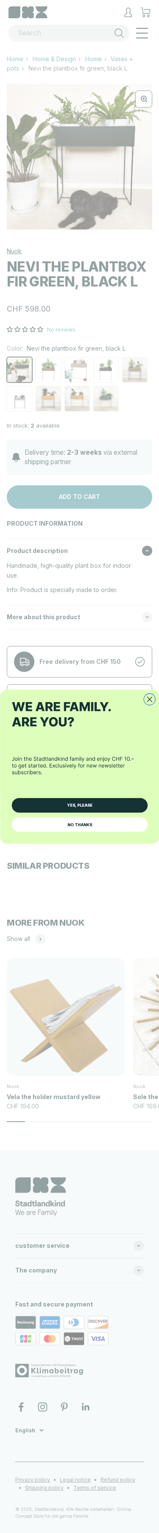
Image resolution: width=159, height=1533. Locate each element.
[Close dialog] (149, 699)
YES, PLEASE (79, 805)
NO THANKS (79, 824)
